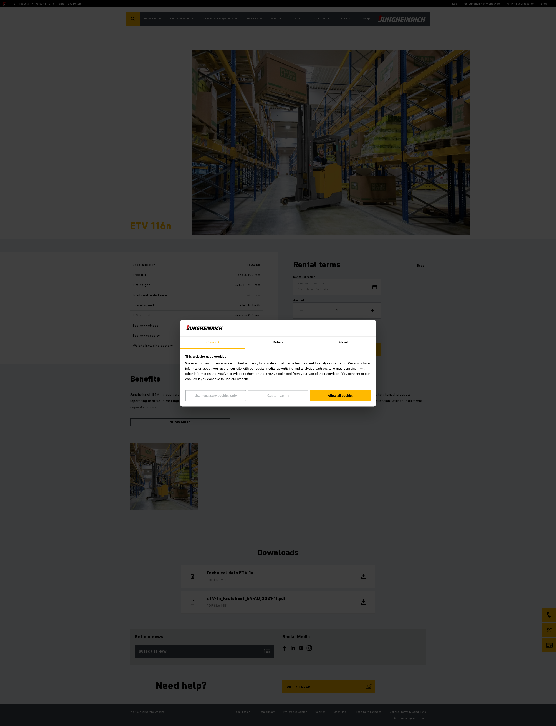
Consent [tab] (212, 342)
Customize (275, 395)
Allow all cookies (340, 395)
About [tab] (343, 342)
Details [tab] (278, 342)
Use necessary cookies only (216, 395)
